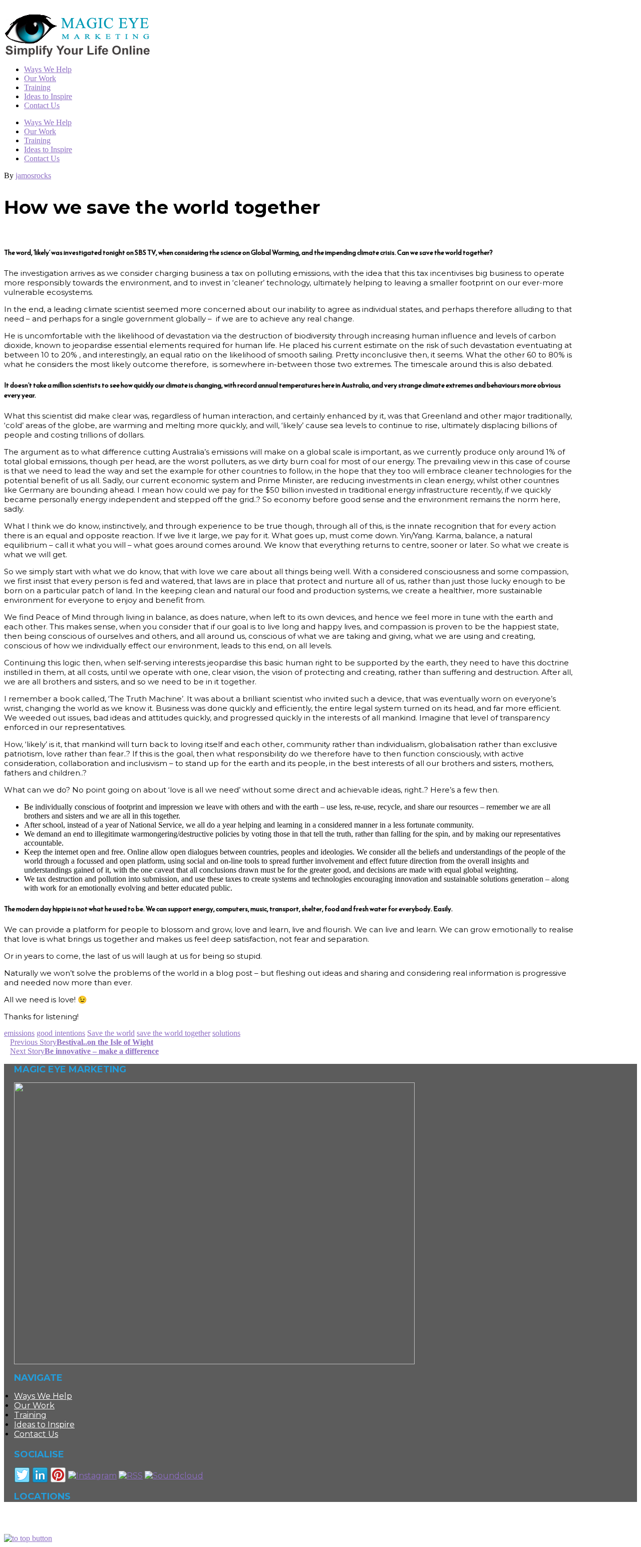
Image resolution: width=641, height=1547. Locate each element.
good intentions (61, 1033)
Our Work (40, 131)
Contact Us (42, 158)
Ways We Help (48, 122)
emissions (19, 1033)
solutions (226, 1033)
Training (37, 140)
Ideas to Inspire (48, 149)
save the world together (173, 1033)
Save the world (111, 1033)
